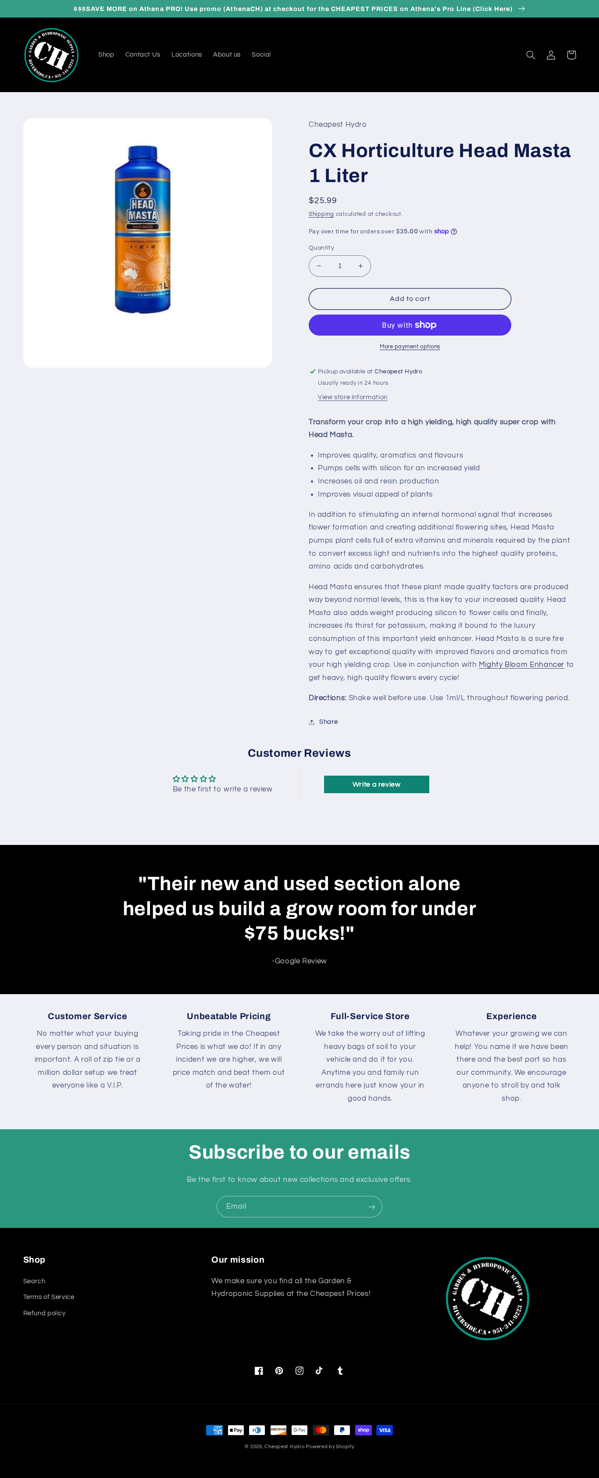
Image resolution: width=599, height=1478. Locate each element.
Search (34, 1281)
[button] (531, 55)
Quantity (321, 248)
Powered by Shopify (330, 1446)
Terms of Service (49, 1297)
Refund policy (44, 1313)
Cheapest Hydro (284, 1446)
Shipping (321, 214)
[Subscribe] (372, 1206)
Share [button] (328, 722)
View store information (353, 397)
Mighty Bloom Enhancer (521, 665)
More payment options (410, 347)
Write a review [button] (377, 784)
